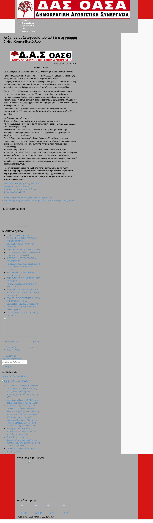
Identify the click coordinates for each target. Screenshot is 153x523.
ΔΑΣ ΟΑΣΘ (8, 183)
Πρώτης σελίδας (22, 186)
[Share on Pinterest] (10, 195)
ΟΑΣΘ (22, 192)
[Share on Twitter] (4, 195)
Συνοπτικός (9, 356)
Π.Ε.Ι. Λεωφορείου (10, 341)
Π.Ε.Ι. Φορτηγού (33, 341)
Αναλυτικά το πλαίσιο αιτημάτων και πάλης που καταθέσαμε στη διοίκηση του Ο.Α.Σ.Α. (23, 292)
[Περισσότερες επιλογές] (14, 195)
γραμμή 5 (27, 189)
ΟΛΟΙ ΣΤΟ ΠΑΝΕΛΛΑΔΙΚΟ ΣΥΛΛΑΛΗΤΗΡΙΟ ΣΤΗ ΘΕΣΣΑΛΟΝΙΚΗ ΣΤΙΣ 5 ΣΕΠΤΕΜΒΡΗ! (22, 238)
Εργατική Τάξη (28, 31)
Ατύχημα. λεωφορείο (13, 189)
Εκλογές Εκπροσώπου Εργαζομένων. (23, 304)
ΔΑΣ (23, 28)
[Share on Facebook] (6, 195)
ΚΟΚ (31, 347)
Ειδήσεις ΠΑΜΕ (20, 381)
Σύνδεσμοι (6, 366)
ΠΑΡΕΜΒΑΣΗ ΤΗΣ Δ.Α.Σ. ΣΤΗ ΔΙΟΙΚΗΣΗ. (24, 249)
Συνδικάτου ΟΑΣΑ (11, 350)
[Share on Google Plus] (8, 195)
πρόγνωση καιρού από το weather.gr (20, 226)
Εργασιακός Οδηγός (11, 358)
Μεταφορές (9, 186)
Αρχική (25, 20)
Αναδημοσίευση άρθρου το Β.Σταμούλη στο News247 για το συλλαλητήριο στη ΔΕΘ (21, 431)
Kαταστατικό (9, 347)
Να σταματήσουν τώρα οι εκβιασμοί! (23, 264)
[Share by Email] (12, 195)
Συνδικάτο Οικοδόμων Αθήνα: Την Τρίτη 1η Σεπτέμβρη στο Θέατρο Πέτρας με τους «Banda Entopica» (22, 423)
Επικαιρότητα (28, 23)
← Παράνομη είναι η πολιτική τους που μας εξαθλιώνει (27, 197)
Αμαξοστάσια (28, 25)
